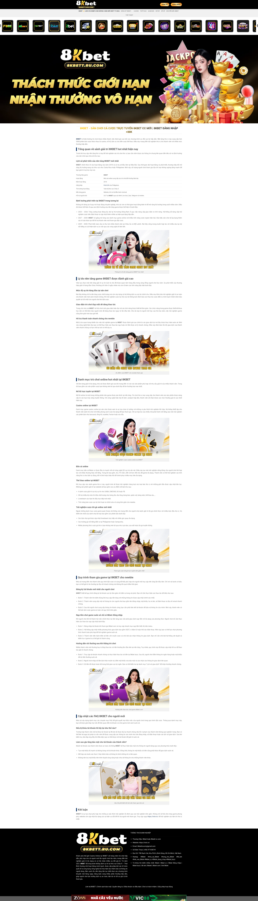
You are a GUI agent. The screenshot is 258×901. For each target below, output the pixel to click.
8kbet (157, 863)
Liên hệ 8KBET (90, 887)
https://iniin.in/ (153, 816)
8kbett (149, 865)
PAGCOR (106, 185)
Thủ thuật (129, 15)
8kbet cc (164, 863)
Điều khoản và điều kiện (132, 887)
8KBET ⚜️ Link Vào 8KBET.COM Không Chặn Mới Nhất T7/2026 (99, 11)
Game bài (151, 11)
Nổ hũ (158, 11)
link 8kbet (164, 865)
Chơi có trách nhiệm (149, 887)
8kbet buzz (136, 865)
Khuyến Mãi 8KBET (172, 11)
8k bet (144, 865)
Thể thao (143, 11)
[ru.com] (86, 4)
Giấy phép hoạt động (165, 887)
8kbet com (156, 865)
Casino (136, 11)
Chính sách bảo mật (104, 887)
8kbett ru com (156, 839)
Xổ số (163, 11)
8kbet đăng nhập (174, 863)
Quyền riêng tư (117, 887)
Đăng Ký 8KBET (126, 11)
